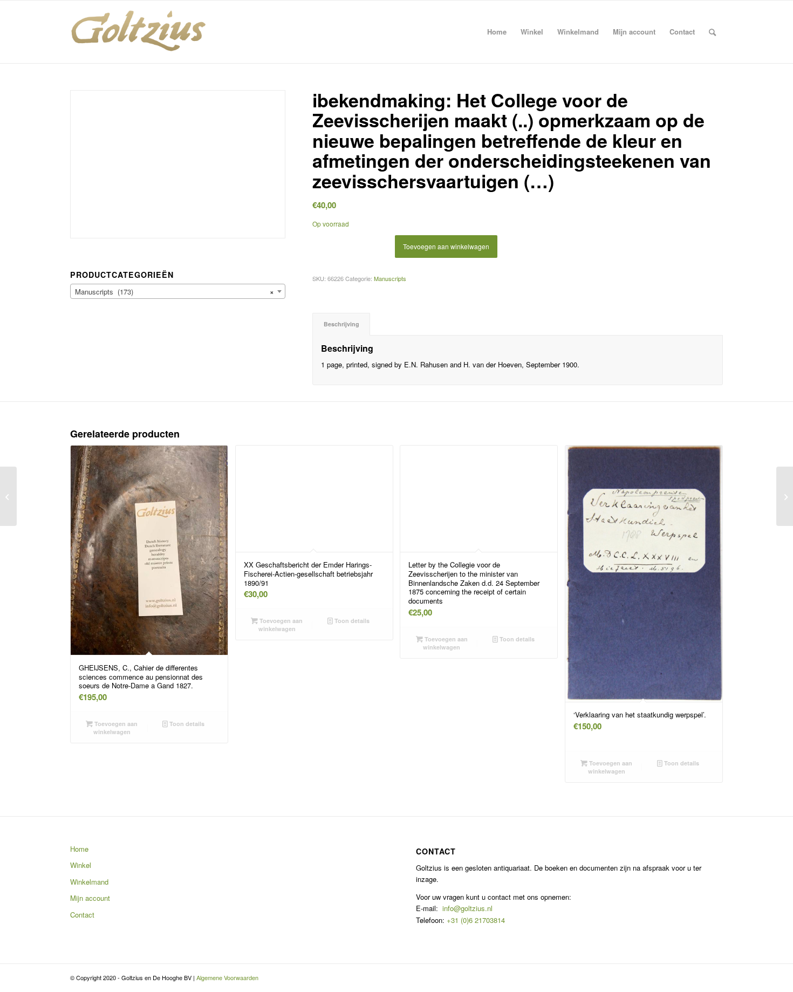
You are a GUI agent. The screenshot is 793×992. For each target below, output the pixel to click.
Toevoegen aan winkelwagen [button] (115, 728)
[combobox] (177, 291)
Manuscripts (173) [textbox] (174, 291)
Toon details (186, 724)
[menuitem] (497, 32)
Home (79, 849)
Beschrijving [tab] (341, 324)
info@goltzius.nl (467, 908)
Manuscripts (390, 278)
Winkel (80, 865)
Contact (82, 914)
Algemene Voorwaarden (227, 977)
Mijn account (90, 898)
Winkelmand (89, 882)
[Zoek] (712, 32)
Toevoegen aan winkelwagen (446, 246)
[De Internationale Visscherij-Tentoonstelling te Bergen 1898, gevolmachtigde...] (8, 496)
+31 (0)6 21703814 (475, 920)
